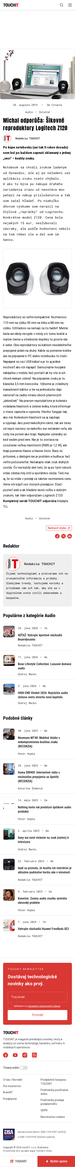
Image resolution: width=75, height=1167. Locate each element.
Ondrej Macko (27, 674)
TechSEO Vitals (44, 1151)
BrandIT (8, 1092)
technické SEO (12, 1151)
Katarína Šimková (30, 788)
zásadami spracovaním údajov (44, 1006)
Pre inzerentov (12, 1086)
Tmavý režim (11, 1067)
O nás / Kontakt (12, 1079)
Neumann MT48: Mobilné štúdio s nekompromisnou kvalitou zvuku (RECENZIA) (39, 742)
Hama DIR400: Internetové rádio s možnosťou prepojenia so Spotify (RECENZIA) (39, 777)
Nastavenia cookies (53, 1116)
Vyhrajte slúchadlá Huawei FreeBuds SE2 (43, 929)
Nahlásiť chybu (57, 528)
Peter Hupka (26, 753)
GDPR (44, 1110)
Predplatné (10, 1098)
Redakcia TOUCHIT (27, 138)
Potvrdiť (37, 1015)
